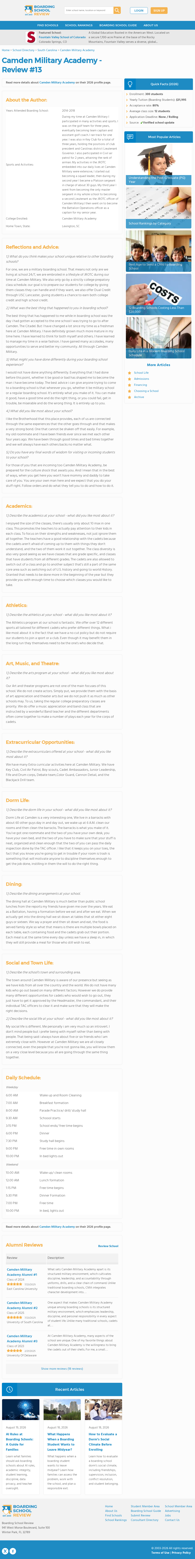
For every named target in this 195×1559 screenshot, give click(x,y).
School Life (141, 372)
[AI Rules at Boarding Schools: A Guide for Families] (20, 1410)
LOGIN (138, 10)
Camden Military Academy (57, 82)
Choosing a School (146, 391)
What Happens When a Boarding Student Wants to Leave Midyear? (60, 1442)
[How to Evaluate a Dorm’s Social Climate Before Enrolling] (103, 1410)
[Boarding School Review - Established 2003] (39, 10)
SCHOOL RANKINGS (79, 25)
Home (109, 1506)
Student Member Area (145, 1506)
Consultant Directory (144, 1520)
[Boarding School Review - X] (5, 1551)
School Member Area (178, 1506)
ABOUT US (151, 25)
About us (111, 1511)
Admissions (141, 379)
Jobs (168, 1515)
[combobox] (86, 10)
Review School (108, 1246)
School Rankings (116, 1520)
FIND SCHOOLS (47, 25)
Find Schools (113, 1515)
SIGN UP (159, 10)
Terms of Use (160, 1552)
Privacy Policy (181, 1552)
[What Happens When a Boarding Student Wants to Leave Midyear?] (62, 1410)
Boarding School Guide (146, 1511)
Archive (139, 397)
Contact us (172, 1520)
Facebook (12, 1551)
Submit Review (140, 1515)
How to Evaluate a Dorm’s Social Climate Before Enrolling (103, 1442)
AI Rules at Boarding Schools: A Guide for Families (19, 1442)
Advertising (172, 1511)
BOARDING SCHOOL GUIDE (118, 25)
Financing (140, 385)
